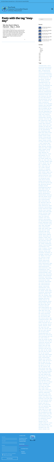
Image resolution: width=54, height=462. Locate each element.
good (50, 348)
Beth (42, 108)
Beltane (40, 108)
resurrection (47, 389)
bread (42, 316)
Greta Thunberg (49, 146)
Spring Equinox (41, 237)
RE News (48, 217)
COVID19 (40, 114)
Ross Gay (50, 223)
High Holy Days (44, 152)
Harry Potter (48, 149)
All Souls (41, 97)
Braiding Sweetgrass (47, 111)
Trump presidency (46, 254)
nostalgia (40, 372)
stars (46, 409)
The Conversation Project (42, 246)
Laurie (39, 167)
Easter (41, 129)
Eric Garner (50, 132)
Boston (42, 111)
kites (41, 362)
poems (45, 377)
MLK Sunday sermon (44, 178)
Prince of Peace (45, 213)
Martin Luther (49, 184)
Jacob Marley (46, 158)
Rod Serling (41, 223)
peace (46, 375)
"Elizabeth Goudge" (41, 68)
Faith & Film (45, 135)
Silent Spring (40, 234)
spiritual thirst (47, 407)
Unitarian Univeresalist (45, 263)
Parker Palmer (41, 210)
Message (3, 445)
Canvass (43, 114)
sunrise (40, 412)
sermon (42, 401)
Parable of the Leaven (45, 205)
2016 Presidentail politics (46, 85)
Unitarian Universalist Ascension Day (44, 266)
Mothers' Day (40, 193)
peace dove (43, 375)
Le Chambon (43, 167)
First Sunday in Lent (44, 138)
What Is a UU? (45, 299)
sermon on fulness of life (44, 400)
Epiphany (46, 132)
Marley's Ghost (43, 182)
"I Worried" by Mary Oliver (46, 71)
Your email (3, 440)
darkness (44, 330)
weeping (42, 424)
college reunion (45, 325)
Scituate (43, 228)
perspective (49, 375)
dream (44, 334)
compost (42, 327)
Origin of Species (43, 202)
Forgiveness (40, 140)
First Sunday (49, 138)
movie (39, 371)
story (41, 410)
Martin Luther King (43, 184)
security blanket (45, 395)
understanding (41, 421)
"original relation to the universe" (43, 82)
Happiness (40, 149)
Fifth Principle (41, 137)
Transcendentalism (41, 252)
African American (43, 96)
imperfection (50, 354)
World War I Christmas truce (45, 307)
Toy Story (49, 251)
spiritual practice (45, 406)
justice (47, 360)
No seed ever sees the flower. (45, 199)
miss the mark (43, 368)
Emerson (43, 132)
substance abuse (45, 410)
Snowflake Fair (49, 234)
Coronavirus (40, 123)
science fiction (41, 395)
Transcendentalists (47, 252)
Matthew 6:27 (49, 187)
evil (48, 337)
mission (47, 368)
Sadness (40, 225)
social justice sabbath (47, 404)
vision (47, 421)
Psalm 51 (49, 214)
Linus (50, 170)
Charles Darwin (48, 117)
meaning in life (45, 366)
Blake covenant (43, 109)
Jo (41, 164)
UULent (44, 258)
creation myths (46, 328)
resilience (40, 389)
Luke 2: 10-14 (42, 176)
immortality (46, 354)
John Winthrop (47, 161)
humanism (40, 354)
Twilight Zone (42, 255)
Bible (48, 108)
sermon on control (46, 398)
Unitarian (47, 289)
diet (41, 331)
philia (39, 377)
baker (39, 313)
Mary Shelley (46, 185)
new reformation (49, 371)
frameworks (40, 345)
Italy (39, 158)
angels (49, 310)
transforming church (43, 418)
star (47, 409)
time (39, 418)
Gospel (50, 144)
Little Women (44, 172)
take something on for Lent (45, 412)
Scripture (50, 228)
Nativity (40, 196)
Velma (42, 295)
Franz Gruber (49, 140)
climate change (45, 324)
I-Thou (47, 155)
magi (39, 366)
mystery (42, 371)
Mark (39, 182)
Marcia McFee (41, 181)
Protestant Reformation (43, 214)
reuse (50, 389)
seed (49, 395)
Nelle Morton (46, 196)
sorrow (40, 406)
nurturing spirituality (44, 372)
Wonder (40, 307)
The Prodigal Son (44, 248)
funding (49, 345)
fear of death (45, 339)
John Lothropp (42, 161)
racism (49, 383)
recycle (40, 386)
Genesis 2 (41, 143)
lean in (47, 362)
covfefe (43, 328)
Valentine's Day (41, 293)
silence (47, 403)
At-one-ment (45, 103)
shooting (44, 403)
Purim (43, 216)
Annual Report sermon (45, 102)
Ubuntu (48, 258)
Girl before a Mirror (43, 144)
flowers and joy (47, 342)
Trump (51, 254)
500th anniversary (45, 88)
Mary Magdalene (41, 185)
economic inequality (44, 336)
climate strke (40, 325)
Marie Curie (45, 181)
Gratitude (40, 146)
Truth (39, 255)
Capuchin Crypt (47, 114)
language (44, 362)
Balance (45, 105)
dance (42, 330)
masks (41, 366)
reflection (42, 386)
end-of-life (42, 337)
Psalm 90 (40, 216)
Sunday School (48, 240)
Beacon (49, 106)
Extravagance (41, 135)
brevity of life (45, 316)
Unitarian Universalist (46, 286)
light (39, 365)
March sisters (48, 179)
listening (41, 365)
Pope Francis (40, 213)
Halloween (46, 147)
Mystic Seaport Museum (46, 193)
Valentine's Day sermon (48, 292)
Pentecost (44, 211)
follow (50, 342)
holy (47, 351)
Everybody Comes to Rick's (45, 134)
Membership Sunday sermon (43, 190)
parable (42, 374)
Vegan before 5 (46, 293)
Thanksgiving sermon (48, 243)
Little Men (40, 172)
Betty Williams (45, 108)
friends (46, 345)
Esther (39, 134)
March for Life (44, 179)
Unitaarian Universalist (46, 260)
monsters (47, 369)
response (43, 389)
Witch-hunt (42, 304)
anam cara (46, 310)
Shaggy (45, 231)
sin (48, 403)
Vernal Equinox (46, 295)
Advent (40, 96)
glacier (48, 348)
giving (45, 348)
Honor (48, 152)
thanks (51, 413)
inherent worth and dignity (45, 357)
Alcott (47, 96)
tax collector (44, 413)
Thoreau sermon (41, 251)
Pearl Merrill (40, 211)
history (42, 351)
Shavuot (48, 231)
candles (50, 319)
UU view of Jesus (43, 257)
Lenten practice (47, 167)
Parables (50, 208)
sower (42, 406)
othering (49, 372)
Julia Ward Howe (44, 164)
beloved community (47, 313)
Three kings (45, 251)
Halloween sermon (41, 147)
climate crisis (49, 324)
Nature (42, 196)
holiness (45, 351)
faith (42, 339)
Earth (50, 126)
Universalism (42, 290)
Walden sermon (49, 296)
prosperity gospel (45, 383)
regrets (45, 386)
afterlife (43, 310)
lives (44, 365)
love (47, 365)
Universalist (46, 290)
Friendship (42, 141)
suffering (50, 410)
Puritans (45, 217)
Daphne (44, 123)
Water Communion (46, 298)
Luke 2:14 (49, 176)
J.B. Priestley (42, 158)
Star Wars (49, 237)
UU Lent (46, 255)
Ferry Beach (49, 135)
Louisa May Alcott (44, 173)
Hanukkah (49, 147)
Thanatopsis (43, 243)
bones (39, 316)
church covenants (44, 322)
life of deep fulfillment (48, 363)
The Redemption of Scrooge (46, 249)
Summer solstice (43, 240)
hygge (43, 354)
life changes (42, 363)
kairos (49, 360)
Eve (50, 134)
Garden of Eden (46, 141)
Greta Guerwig (44, 146)
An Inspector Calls (46, 100)
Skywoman (44, 234)
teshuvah (48, 413)
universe (44, 421)
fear (48, 339)
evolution (40, 339)
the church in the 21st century (43, 415)
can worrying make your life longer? (44, 319)
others (39, 374)
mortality (50, 369)
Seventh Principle (41, 231)
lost (45, 365)
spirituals (43, 409)
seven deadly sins (46, 401)
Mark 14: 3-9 (49, 181)
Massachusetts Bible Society (43, 187)
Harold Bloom (44, 149)
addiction (40, 310)
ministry (40, 368)
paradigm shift (46, 374)
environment (46, 337)
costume (48, 327)
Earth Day (47, 126)
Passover (44, 210)
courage (40, 328)
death (39, 331)
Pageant (47, 202)
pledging (42, 377)
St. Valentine (45, 237)
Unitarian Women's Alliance (42, 287)
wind (49, 424)
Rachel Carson (41, 219)
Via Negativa (44, 296)
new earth (45, 371)
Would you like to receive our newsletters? (9, 453)
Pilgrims (50, 211)
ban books (42, 313)
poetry (47, 377)
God (47, 144)
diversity (43, 331)
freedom (44, 345)
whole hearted (46, 424)
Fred (39, 141)
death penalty (49, 330)
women (45, 427)
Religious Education (46, 222)
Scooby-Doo (46, 228)
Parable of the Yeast (46, 208)
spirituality (40, 409)
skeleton (40, 404)
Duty (44, 126)
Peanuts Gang (49, 210)
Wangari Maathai (41, 298)
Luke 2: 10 (46, 176)
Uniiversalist (40, 260)
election (48, 336)
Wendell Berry (41, 299)
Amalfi (49, 99)
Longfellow (47, 172)
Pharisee (47, 211)
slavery (43, 404)
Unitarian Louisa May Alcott (42, 261)
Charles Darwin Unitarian (42, 117)
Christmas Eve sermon (44, 120)
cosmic (45, 327)
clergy (41, 324)
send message (10, 458)
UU (46, 258)
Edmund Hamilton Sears (46, 129)
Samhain (43, 225)
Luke (39, 178)
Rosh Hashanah (46, 223)
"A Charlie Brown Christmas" (43, 65)
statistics (50, 409)
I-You (49, 155)
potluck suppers (43, 380)
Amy (42, 100)
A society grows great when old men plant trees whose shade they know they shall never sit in (45, 93)
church (49, 322)
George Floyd (45, 143)
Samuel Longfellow (47, 225)
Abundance (47, 94)
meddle (49, 366)
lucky (49, 365)
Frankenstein (44, 140)
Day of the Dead (48, 123)
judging (44, 360)
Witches (46, 304)
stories (39, 410)
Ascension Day (41, 103)
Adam (50, 94)
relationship (48, 386)
